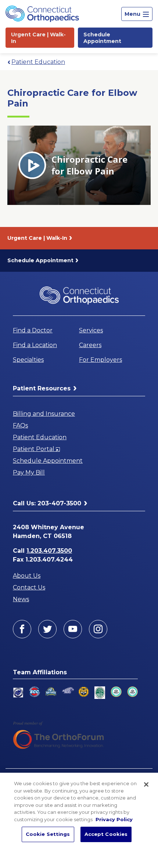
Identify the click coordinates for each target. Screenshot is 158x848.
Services (91, 330)
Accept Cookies (106, 834)
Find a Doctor (33, 330)
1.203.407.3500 (49, 550)
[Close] (146, 784)
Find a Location (35, 345)
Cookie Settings (48, 834)
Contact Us (29, 587)
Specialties (28, 359)
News (21, 599)
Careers (90, 345)
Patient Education (38, 61)
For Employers (100, 359)
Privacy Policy (114, 819)
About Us (26, 575)
